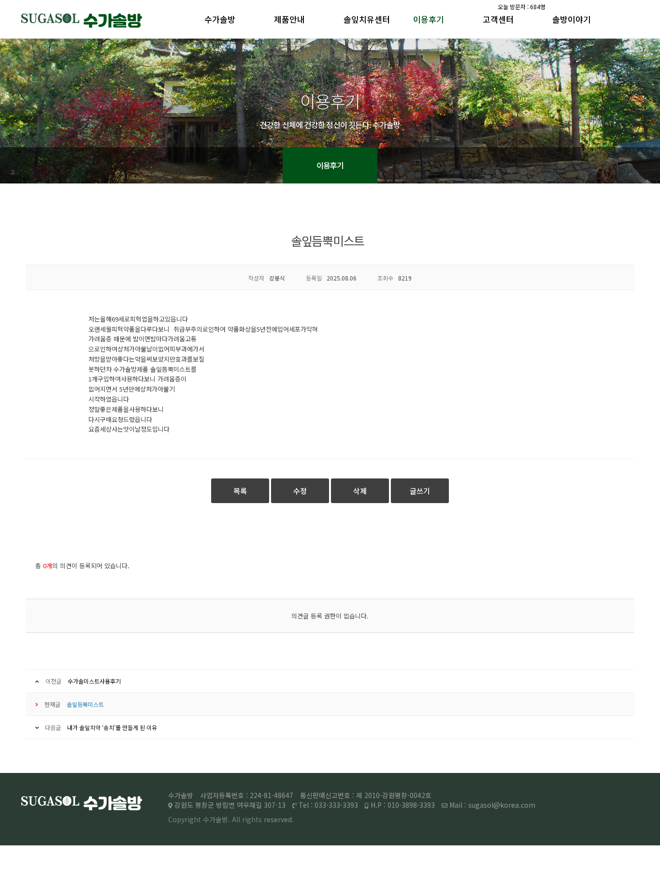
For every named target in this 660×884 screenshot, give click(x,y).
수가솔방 (219, 19)
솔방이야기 (571, 19)
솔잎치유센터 (367, 19)
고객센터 (498, 19)
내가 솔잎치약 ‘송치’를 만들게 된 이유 (112, 727)
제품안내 (289, 19)
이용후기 (428, 19)
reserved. (279, 819)
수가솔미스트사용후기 (94, 681)
